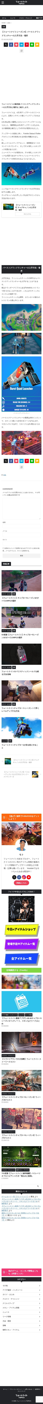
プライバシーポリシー (15, 1389)
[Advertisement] (21, 77)
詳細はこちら (21, 883)
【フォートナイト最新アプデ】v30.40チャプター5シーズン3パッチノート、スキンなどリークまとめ (21, 1021)
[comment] (37, 45)
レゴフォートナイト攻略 (21, 981)
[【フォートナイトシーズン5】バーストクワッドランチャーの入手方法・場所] (21, 45)
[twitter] (6, 45)
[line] (32, 45)
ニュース (12, 18)
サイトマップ (21, 1391)
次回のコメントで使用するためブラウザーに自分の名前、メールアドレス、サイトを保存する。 (21, 549)
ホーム (4, 18)
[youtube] (29, 877)
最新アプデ (39, 18)
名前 (4, 522)
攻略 (4, 475)
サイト (5, 539)
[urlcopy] (21, 51)
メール (5, 531)
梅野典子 (5, 1203)
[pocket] (16, 45)
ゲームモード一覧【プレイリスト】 (15, 1197)
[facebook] (11, 45)
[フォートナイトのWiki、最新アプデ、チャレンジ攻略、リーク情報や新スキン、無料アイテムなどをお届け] (21, 2)
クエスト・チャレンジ (25, 18)
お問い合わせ (28, 1389)
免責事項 (37, 1389)
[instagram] (24, 877)
